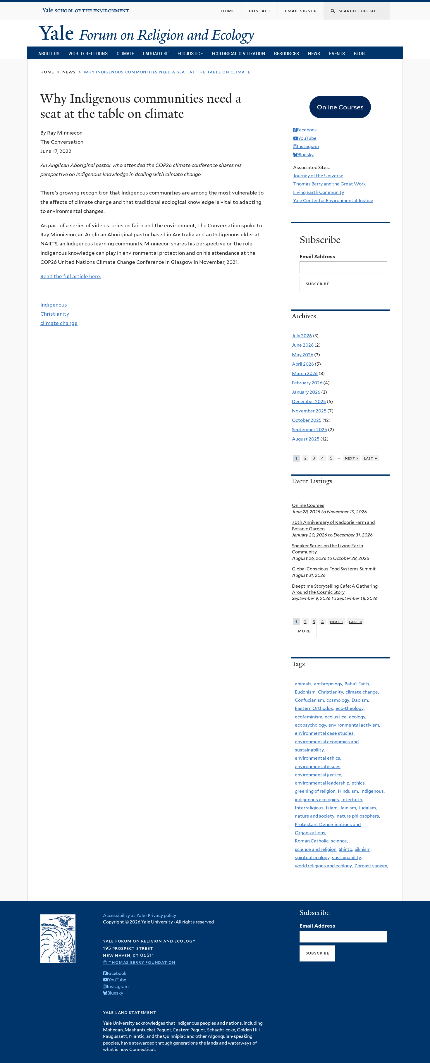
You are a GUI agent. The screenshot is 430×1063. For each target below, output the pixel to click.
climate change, (362, 692)
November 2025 (309, 411)
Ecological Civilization (238, 53)
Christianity (54, 314)
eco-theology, (350, 708)
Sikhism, (363, 849)
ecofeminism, (309, 717)
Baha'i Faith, (357, 684)
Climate (125, 53)
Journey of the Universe (318, 175)
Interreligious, (309, 808)
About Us (48, 53)
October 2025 (306, 420)
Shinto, (346, 849)
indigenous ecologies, (317, 799)
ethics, (359, 783)
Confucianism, (310, 700)
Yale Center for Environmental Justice (333, 200)
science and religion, (316, 849)
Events (337, 53)
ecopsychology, (311, 725)
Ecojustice (190, 53)
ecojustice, (336, 717)
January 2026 (306, 392)
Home (47, 72)
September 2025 (309, 429)
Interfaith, (352, 799)
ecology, (357, 717)
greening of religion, (315, 791)
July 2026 (302, 335)
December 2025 (309, 401)
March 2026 (305, 373)
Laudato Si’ (155, 53)
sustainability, (347, 857)
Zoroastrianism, (371, 865)
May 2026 (302, 354)
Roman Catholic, (312, 841)
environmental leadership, (322, 783)
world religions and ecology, (324, 865)
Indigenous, (372, 791)
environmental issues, (318, 766)
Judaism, (367, 808)
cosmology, (338, 700)
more (304, 631)
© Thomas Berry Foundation (139, 962)
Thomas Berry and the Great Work (329, 184)
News (314, 53)
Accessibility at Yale (124, 915)
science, (339, 841)
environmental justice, (318, 775)
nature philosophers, (358, 816)
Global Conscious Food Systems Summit (334, 569)
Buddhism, (306, 692)
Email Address (317, 256)
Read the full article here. (70, 276)
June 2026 (303, 345)
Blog (359, 53)
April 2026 (303, 364)
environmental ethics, (318, 758)
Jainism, (348, 808)
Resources (286, 53)
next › (351, 457)
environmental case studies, (325, 733)
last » (370, 457)
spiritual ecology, (313, 857)
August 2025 (305, 439)
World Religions (88, 53)
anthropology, (328, 684)
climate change (59, 323)
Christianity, (331, 692)
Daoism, (360, 700)
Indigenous (53, 305)
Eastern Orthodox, (314, 708)
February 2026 (307, 383)
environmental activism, (354, 725)
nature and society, (315, 816)
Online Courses (308, 505)
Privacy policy (162, 915)
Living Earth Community (318, 192)
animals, (303, 684)
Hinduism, (348, 791)
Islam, (332, 808)
